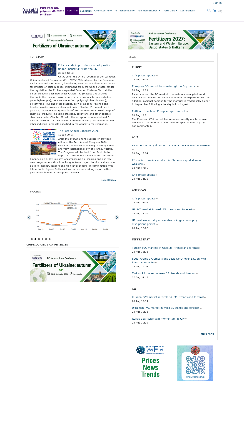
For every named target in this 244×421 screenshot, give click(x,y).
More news (207, 333)
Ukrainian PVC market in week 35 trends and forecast (165, 307)
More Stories (108, 180)
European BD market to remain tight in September (164, 86)
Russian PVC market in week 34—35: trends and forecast (168, 297)
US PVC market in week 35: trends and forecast (162, 209)
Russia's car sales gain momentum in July (158, 318)
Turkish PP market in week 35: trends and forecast (164, 273)
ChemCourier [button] (102, 10)
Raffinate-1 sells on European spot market (158, 111)
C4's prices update (143, 75)
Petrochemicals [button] (124, 10)
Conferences (187, 10)
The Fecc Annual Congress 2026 (78, 130)
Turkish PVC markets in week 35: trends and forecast (165, 247)
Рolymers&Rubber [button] (148, 10)
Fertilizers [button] (169, 10)
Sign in (217, 2)
